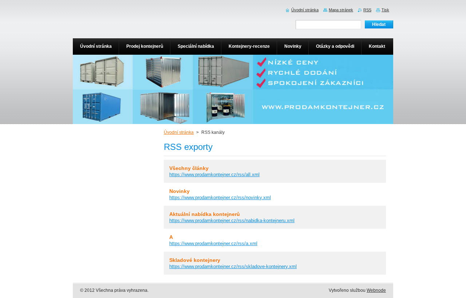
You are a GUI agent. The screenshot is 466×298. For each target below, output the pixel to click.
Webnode (376, 290)
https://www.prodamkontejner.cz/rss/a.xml (213, 243)
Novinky (179, 191)
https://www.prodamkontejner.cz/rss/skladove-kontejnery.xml (233, 266)
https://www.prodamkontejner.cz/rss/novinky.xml (220, 197)
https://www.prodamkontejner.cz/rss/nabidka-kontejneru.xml (232, 220)
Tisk (385, 10)
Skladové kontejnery (194, 260)
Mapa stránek (341, 10)
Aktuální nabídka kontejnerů (204, 214)
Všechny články (189, 168)
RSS (367, 10)
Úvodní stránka (179, 132)
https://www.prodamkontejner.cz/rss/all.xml (214, 174)
